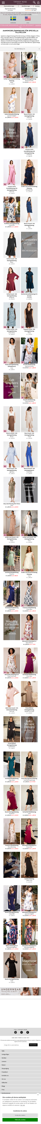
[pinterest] (15, 1032)
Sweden (13, 23)
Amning (37, 6)
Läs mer (22, 1105)
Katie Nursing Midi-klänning (29, 778)
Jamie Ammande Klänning (11, 114)
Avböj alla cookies (20, 1115)
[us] (28, 21)
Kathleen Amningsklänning (11, 223)
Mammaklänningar (9, 6)
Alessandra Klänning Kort (29, 641)
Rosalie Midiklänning (29, 364)
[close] (37, 1094)
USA (28, 23)
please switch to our (19, 14)
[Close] (35, 14)
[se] (13, 21)
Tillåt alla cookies (20, 1119)
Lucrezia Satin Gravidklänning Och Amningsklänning (29, 151)
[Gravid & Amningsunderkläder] (20, 996)
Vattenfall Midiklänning (11, 572)
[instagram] (21, 1032)
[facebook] (27, 1032)
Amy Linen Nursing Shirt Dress (11, 504)
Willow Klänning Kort (12, 946)
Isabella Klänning (29, 879)
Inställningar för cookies (20, 1111)
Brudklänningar (26, 6)
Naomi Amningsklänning (29, 79)
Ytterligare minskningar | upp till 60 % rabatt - (20, 26)
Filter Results (19, 49)
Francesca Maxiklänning (29, 607)
